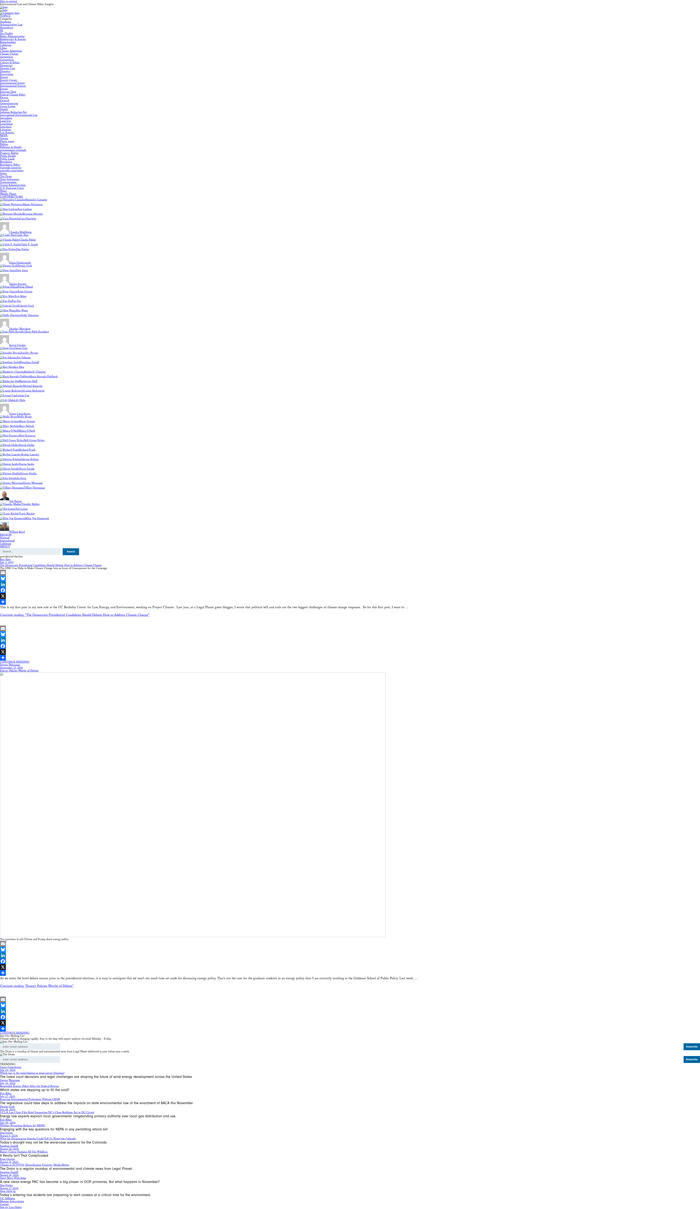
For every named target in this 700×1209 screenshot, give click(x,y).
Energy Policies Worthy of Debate (19, 670)
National (4, 538)
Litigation (5, 129)
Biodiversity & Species (13, 39)
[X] (350, 596)
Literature (6, 127)
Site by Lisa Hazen (11, 1207)
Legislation (6, 124)
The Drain (6, 176)
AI (1, 30)
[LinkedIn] (350, 584)
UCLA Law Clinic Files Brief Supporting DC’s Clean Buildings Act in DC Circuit (47, 1112)
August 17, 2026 (9, 1188)
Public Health (8, 156)
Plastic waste (7, 141)
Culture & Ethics (10, 62)
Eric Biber (6, 1093)
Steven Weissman (10, 665)
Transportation (8, 182)
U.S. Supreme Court (12, 188)
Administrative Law (11, 24)
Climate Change (9, 54)
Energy (4, 77)
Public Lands (7, 159)
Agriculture (6, 27)
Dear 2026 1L (8, 1191)
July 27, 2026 (7, 1096)
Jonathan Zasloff (9, 1146)
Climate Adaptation (11, 51)
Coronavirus (7, 59)
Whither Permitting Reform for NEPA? (22, 1125)
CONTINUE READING (15, 662)
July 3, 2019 (6, 562)
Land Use (5, 121)
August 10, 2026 (9, 1149)
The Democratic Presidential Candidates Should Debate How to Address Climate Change (51, 565)
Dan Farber (6, 1133)
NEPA (3, 135)
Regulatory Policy (10, 164)
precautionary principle (13, 150)
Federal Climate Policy (13, 94)
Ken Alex (5, 559)
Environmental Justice (12, 83)
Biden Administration (12, 36)
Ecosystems (6, 74)
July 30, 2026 (7, 1122)
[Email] (350, 573)
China (3, 48)
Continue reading (74, 615)
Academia (5, 22)
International (7, 540)
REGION (5, 535)
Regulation (6, 162)
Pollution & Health (11, 147)
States (3, 173)
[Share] (350, 602)
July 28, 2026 (7, 1109)
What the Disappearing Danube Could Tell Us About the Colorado (38, 1138)
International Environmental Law (18, 115)
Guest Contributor (10, 1067)
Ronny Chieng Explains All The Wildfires (24, 1152)
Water (3, 191)
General (4, 100)
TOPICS (5, 16)
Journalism (6, 118)
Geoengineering (9, 103)
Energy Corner (8, 80)
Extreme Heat (8, 92)
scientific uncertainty (12, 170)
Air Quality (6, 33)
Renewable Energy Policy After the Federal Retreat (29, 1086)
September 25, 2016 (11, 667)
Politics (4, 144)
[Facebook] (350, 590)
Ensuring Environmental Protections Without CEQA (30, 1099)
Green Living (7, 106)
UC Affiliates (7, 1198)
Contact (4, 1204)
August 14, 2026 (9, 1175)
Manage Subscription (12, 1201)
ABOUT (5, 546)
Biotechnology (8, 42)
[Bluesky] (350, 578)
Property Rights (9, 153)
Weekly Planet (8, 194)
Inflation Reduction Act (13, 112)
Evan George (7, 1159)
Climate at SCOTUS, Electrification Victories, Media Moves (34, 1165)
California (5, 45)
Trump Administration (13, 185)
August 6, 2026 (9, 1136)
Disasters (5, 71)
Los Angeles (7, 132)
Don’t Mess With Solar (13, 1178)
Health (4, 109)
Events (4, 89)
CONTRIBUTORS (11, 197)
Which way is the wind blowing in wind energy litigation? (32, 1073)
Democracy (6, 65)
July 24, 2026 (7, 1070)
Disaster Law (7, 68)
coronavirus (6, 57)
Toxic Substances (9, 179)
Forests (4, 97)
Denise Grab (7, 1106)
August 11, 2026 (9, 1162)
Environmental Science (13, 86)
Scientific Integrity (11, 167)
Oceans (4, 138)
